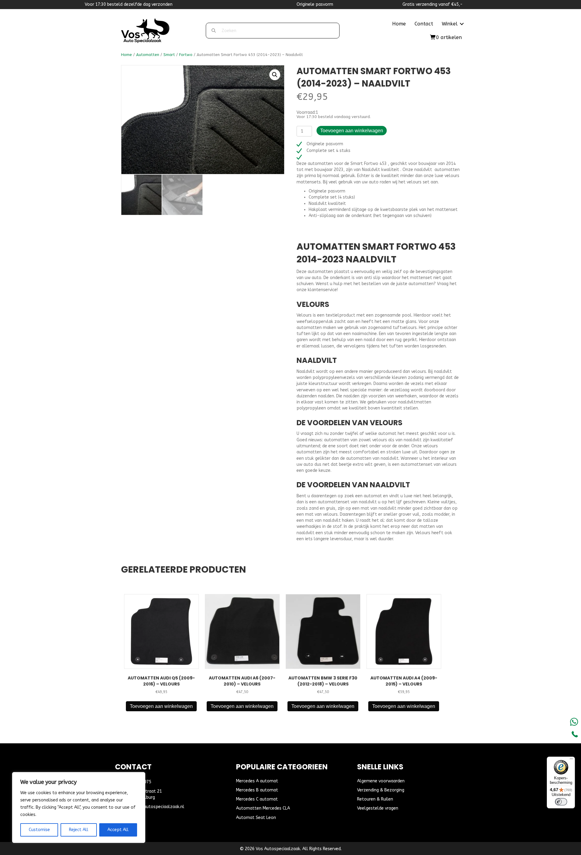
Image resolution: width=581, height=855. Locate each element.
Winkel (450, 24)
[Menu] (571, 760)
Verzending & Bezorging (380, 790)
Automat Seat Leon (256, 817)
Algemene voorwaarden (381, 781)
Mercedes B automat (257, 790)
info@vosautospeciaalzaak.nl (154, 806)
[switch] (561, 801)
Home (399, 24)
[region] (78, 807)
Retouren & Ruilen (375, 799)
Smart (169, 54)
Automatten (147, 54)
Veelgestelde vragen (377, 808)
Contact (424, 24)
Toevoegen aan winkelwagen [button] (161, 706)
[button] (462, 24)
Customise (39, 829)
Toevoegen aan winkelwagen (351, 130)
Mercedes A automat (257, 781)
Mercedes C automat (257, 799)
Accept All (118, 829)
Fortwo (185, 54)
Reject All (78, 829)
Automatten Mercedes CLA (263, 808)
